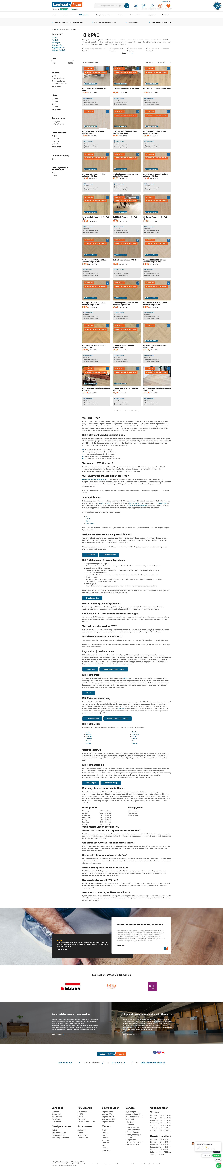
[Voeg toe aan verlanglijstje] (107, 68)
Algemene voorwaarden (124, 1163)
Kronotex (105, 1140)
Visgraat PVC (57, 45)
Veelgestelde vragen (135, 1142)
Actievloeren (160, 8)
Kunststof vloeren (59, 1133)
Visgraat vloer (107, 1112)
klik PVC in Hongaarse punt (138, 505)
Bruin (87, 521)
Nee (55, 176)
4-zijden (57, 122)
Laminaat (67, 15)
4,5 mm (56, 104)
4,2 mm (56, 101)
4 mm (56, 99)
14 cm (56, 144)
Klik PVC (54, 37)
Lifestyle (105, 1143)
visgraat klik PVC (104, 503)
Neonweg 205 (65, 1062)
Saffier (134, 736)
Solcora (134, 739)
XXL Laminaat (57, 1117)
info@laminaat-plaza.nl (153, 1062)
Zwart (88, 519)
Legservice (90, 669)
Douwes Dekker (59, 81)
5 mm (56, 106)
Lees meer (126, 53)
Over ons (130, 1125)
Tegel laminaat (57, 1119)
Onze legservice (92, 598)
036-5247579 (118, 1062)
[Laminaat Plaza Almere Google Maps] (111, 1084)
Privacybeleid (61, 1163)
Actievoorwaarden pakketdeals (67, 1165)
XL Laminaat (56, 1114)
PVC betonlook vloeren (86, 1122)
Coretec (105, 1133)
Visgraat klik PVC (58, 48)
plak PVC (121, 708)
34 (135, 410)
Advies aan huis (133, 1145)
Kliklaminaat (56, 1122)
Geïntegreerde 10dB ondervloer (95, 72)
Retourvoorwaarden (137, 1163)
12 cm (56, 136)
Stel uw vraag (57, 1034)
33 (132, 410)
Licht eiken (90, 523)
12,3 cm (56, 139)
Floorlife (89, 739)
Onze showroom (109, 554)
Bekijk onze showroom (131, 1034)
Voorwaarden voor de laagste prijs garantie (103, 1163)
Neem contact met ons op (113, 669)
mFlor (104, 1145)
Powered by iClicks (77, 1162)
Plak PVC (55, 40)
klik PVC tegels (134, 503)
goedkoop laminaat (146, 1019)
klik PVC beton (161, 503)
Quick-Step (106, 1150)
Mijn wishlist (168, 8)
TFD (133, 741)
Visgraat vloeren (103, 15)
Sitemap (54, 1163)
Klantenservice (152, 8)
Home (54, 15)
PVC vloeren (83, 15)
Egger (104, 1135)
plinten (125, 678)
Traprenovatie (83, 1135)
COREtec (89, 736)
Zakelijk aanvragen (165, 1)
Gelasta (88, 741)
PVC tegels (56, 43)
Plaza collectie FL (60, 83)
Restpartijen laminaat (60, 1138)
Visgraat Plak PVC (58, 50)
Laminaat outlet (58, 1135)
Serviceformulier (133, 1132)
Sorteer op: (149, 62)
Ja (54, 159)
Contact (165, 15)
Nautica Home (59, 78)
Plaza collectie (89, 98)
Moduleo (135, 732)
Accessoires (135, 15)
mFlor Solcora (89, 141)
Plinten (88, 693)
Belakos (88, 734)
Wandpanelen (83, 1138)
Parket (120, 15)
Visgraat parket (108, 1122)
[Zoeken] (126, 5)
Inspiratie (152, 15)
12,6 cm (56, 141)
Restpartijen (91, 783)
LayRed (88, 743)
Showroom (144, 8)
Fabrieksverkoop (110, 783)
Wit (87, 516)
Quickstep (135, 734)
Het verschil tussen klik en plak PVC (94, 479)
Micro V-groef (59, 124)
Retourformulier (133, 1130)
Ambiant (88, 732)
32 (128, 410)
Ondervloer (90, 554)
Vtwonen (135, 743)
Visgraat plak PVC (108, 1119)
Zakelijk (136, 8)
